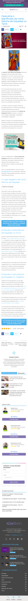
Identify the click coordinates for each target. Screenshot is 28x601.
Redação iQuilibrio (6, 26)
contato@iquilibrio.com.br (16, 535)
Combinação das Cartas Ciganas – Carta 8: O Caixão (14, 498)
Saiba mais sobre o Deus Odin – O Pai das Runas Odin (7, 344)
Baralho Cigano (13, 558)
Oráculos (7, 13)
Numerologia (12, 552)
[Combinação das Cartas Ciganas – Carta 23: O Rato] (5, 564)
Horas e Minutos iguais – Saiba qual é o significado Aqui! (17, 549)
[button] (26, 9)
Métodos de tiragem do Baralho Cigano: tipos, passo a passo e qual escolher (14, 510)
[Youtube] (21, 539)
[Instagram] (10, 539)
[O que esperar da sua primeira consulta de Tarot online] (5, 378)
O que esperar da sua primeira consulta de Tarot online (17, 378)
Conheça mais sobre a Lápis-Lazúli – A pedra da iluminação (21, 344)
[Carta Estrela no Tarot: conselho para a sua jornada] (5, 385)
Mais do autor (21, 373)
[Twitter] (17, 539)
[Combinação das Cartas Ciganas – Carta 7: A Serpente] (5, 557)
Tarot (11, 13)
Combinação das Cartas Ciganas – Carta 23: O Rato (17, 563)
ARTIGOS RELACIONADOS (9, 373)
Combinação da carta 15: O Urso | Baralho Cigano (13, 502)
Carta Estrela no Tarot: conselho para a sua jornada (16, 385)
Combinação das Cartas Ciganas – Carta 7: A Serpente (12, 505)
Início (2, 13)
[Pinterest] (14, 539)
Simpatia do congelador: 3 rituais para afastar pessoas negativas (12, 494)
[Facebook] (6, 539)
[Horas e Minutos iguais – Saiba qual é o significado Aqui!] (5, 549)
